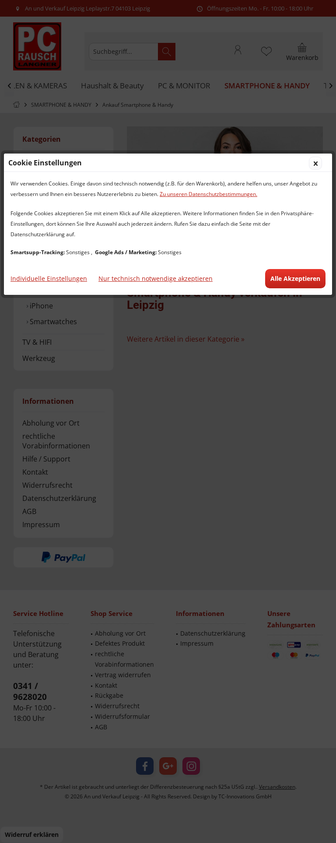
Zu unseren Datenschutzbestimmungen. (208, 194)
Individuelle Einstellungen (48, 278)
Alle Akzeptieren (295, 278)
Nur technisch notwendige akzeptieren (155, 278)
